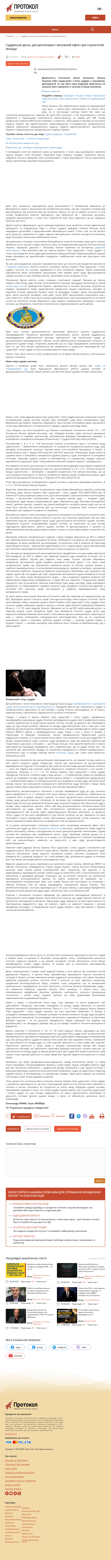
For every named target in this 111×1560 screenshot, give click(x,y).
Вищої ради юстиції (16, 286)
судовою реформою (18, 266)
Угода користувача (14, 1476)
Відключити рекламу (18, 63)
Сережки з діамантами (13, 1506)
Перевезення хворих (29, 1517)
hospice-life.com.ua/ (29, 1521)
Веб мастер (9, 1516)
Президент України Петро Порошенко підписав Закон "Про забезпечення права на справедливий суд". (73, 98)
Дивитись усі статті (97, 1258)
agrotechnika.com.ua (12, 1529)
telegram (62, 1347)
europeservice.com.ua (12, 1532)
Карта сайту (11, 1468)
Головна (10, 36)
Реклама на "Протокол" (16, 1460)
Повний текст (11, 1434)
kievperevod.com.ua (12, 1542)
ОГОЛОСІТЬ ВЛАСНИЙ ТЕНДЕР (30, 1227)
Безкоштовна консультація (30, 1203)
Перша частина (50, 91)
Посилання (9, 1538)
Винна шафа (26, 1514)
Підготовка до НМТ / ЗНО (31, 1511)
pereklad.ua (26, 1508)
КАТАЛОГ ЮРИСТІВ (23, 1236)
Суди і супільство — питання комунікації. (27, 138)
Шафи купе (26, 1530)
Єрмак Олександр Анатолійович (41, 57)
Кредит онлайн (12, 1484)
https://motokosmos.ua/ (13, 1519)
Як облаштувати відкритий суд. (22, 143)
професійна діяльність (50, 828)
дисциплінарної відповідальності (37, 706)
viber (84, 1347)
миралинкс (9, 1513)
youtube (18, 1355)
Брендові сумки (27, 1533)
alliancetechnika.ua (12, 1510)
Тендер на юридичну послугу (19, 1472)
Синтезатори (9, 1522)
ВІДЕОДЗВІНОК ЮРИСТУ (26, 1215)
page (18, 1347)
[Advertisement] (55, 184)
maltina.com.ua (27, 1527)
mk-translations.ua (28, 1524)
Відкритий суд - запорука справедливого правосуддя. (34, 147)
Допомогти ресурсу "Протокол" (20, 1480)
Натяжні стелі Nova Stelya (31, 1537)
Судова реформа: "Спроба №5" (61, 134)
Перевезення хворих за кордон (30, 1541)
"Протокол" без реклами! (17, 1464)
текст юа (8, 1535)
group (40, 1347)
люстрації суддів (65, 752)
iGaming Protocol (13, 1488)
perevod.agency (10, 1526)
